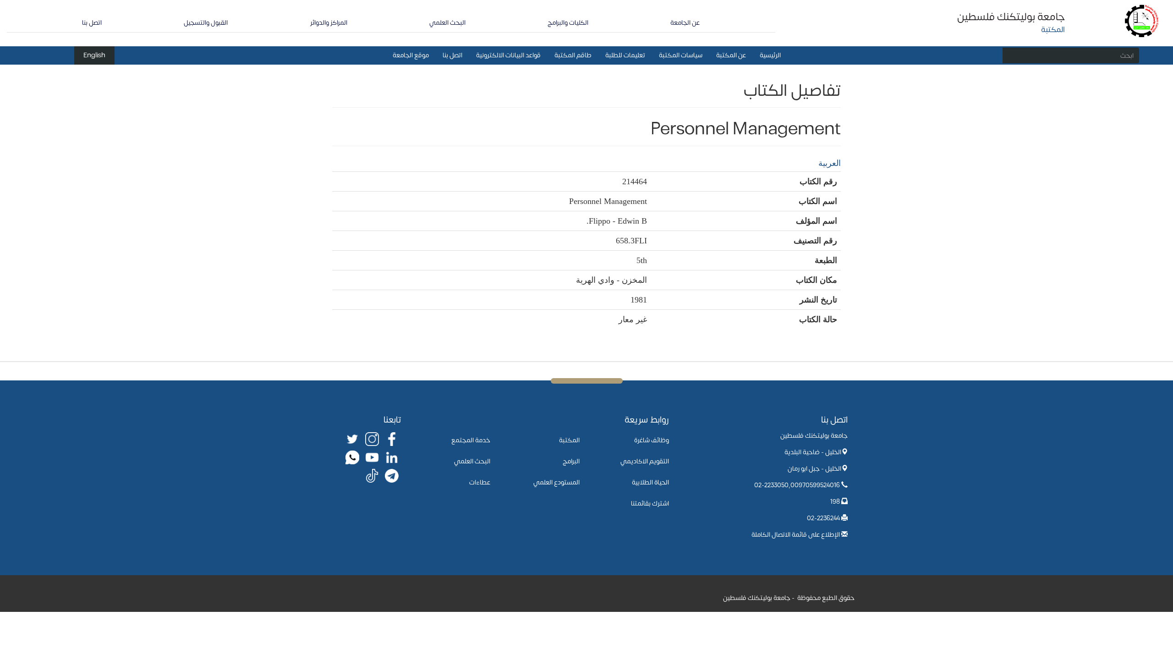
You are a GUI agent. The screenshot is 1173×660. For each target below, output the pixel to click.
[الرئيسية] (1142, 20)
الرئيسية (770, 55)
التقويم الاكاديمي (644, 461)
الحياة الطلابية (650, 482)
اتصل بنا (92, 22)
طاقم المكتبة (573, 55)
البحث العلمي (447, 22)
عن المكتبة (731, 55)
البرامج (571, 461)
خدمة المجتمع (470, 440)
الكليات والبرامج (568, 22)
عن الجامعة (685, 22)
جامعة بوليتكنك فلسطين (1011, 17)
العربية (829, 163)
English (94, 55)
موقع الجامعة (411, 55)
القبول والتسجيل (206, 22)
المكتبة (569, 440)
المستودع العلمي (556, 482)
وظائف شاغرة (651, 440)
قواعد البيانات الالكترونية (508, 55)
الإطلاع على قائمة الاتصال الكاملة (795, 534)
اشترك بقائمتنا (650, 503)
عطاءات (479, 482)
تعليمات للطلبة (625, 55)
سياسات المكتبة (680, 55)
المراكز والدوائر (328, 22)
